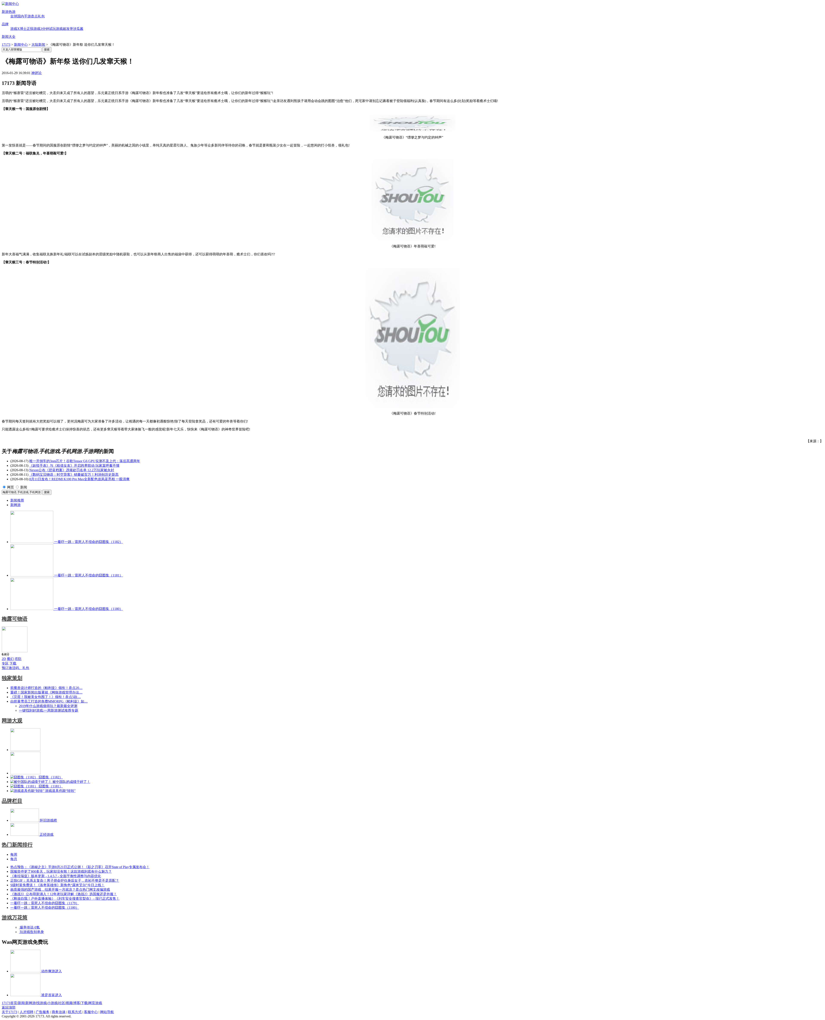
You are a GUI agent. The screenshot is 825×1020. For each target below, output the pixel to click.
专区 (5, 663)
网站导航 (107, 1012)
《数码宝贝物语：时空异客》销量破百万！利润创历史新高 (74, 474)
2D (4, 659)
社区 (61, 1003)
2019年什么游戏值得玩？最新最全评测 (48, 706)
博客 (76, 1003)
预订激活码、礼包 (15, 668)
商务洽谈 (59, 1012)
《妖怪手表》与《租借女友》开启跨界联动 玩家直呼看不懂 (74, 465)
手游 (27, 16)
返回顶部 (8, 1007)
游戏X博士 (18, 28)
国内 (20, 16)
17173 (6, 44)
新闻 (23, 487)
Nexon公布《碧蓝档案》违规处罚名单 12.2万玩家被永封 (71, 470)
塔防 (18, 659)
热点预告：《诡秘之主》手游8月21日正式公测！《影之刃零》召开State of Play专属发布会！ (80, 867)
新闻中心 (21, 44)
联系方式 (75, 1012)
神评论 (36, 73)
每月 (13, 859)
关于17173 (9, 1012)
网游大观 (12, 720)
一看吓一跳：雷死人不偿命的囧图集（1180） (44, 907)
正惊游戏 (33, 28)
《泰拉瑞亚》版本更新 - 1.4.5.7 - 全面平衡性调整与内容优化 (55, 876)
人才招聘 (26, 1012)
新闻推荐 (17, 500)
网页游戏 (95, 1003)
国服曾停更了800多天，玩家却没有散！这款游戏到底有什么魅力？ (61, 871)
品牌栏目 (12, 801)
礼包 (41, 16)
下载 (12, 663)
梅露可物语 (15, 619)
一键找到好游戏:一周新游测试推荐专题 (48, 710)
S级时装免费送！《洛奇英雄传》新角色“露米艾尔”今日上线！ (57, 885)
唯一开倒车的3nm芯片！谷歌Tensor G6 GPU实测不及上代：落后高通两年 (84, 461)
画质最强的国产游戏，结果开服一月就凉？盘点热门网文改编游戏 (60, 889)
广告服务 (42, 1012)
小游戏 (52, 1003)
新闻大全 (8, 36)
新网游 (15, 505)
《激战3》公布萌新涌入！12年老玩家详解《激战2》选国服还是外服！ (63, 894)
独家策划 (12, 678)
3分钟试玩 (48, 28)
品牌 (5, 24)
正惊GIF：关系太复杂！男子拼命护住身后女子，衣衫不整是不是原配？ (64, 880)
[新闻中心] (10, 4)
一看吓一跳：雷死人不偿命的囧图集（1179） (44, 903)
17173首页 (9, 1003)
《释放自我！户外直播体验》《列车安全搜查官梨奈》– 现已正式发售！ (64, 898)
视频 (69, 1003)
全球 (13, 16)
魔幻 (10, 659)
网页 (10, 487)
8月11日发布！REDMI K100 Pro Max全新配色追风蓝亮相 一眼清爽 (79, 479)
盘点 (34, 16)
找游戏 (41, 1003)
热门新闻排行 (17, 845)
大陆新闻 (38, 44)
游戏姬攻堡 (64, 28)
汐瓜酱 (78, 28)
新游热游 (8, 12)
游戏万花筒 (15, 917)
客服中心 (91, 1012)
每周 (13, 854)
